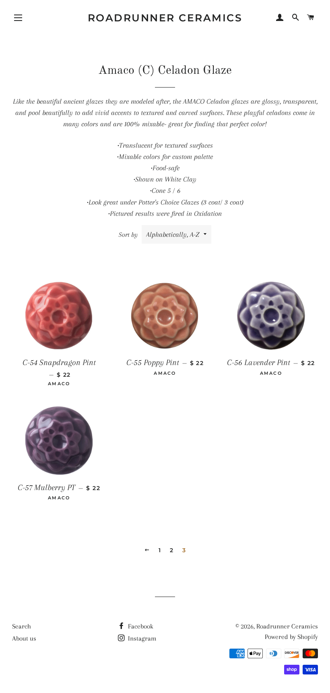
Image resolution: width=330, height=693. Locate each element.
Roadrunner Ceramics (165, 18)
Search (21, 626)
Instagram (141, 638)
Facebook (139, 626)
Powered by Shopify (291, 637)
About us (24, 638)
